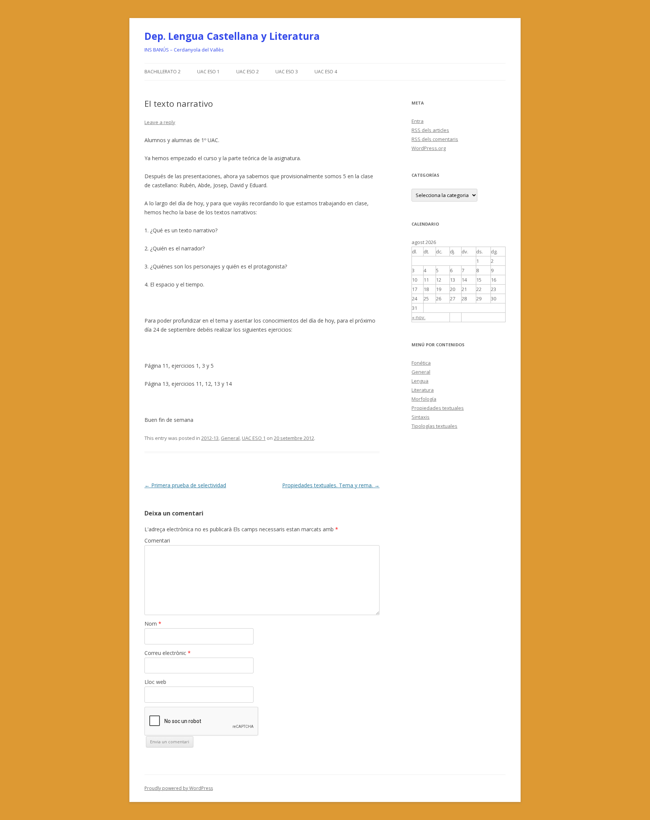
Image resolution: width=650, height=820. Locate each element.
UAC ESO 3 (286, 71)
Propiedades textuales (438, 408)
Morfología (424, 399)
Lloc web (155, 681)
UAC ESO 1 (208, 71)
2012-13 (210, 438)
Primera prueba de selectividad (185, 485)
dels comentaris (435, 139)
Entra (418, 121)
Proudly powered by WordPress (178, 788)
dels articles (430, 130)
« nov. (418, 317)
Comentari (157, 540)
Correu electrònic (167, 652)
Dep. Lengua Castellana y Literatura (232, 36)
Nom (152, 623)
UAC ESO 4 (325, 71)
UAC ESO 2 (247, 71)
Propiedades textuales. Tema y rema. (331, 485)
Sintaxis (421, 417)
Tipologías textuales (434, 426)
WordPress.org (429, 148)
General (230, 438)
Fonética (421, 362)
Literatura (423, 390)
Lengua (420, 380)
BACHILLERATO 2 (162, 71)
